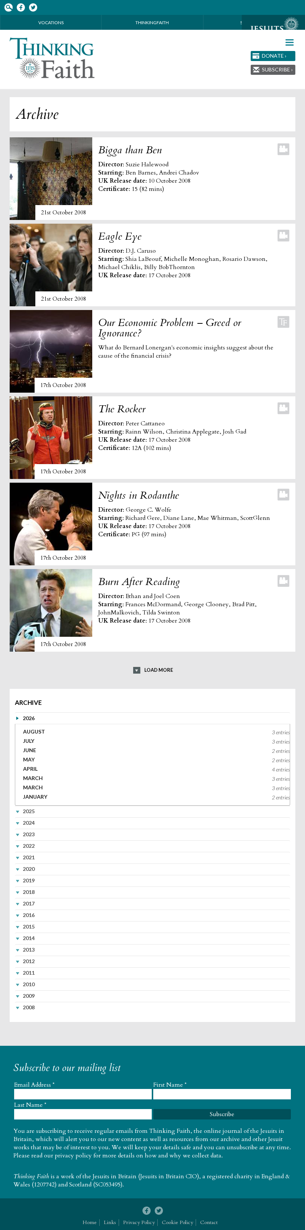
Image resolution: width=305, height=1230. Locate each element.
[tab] (152, 717)
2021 (29, 857)
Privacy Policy (139, 1222)
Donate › (274, 55)
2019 (29, 880)
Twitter (33, 7)
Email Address (34, 1085)
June (29, 750)
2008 (29, 1007)
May (29, 759)
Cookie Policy (177, 1222)
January (35, 796)
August (34, 731)
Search (8, 7)
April (30, 769)
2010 (29, 984)
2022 (29, 846)
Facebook (20, 7)
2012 (29, 961)
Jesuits (273, 28)
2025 (29, 811)
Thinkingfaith (152, 22)
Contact (209, 1222)
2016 (29, 915)
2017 (29, 903)
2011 (29, 972)
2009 (29, 996)
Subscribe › (277, 69)
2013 (29, 949)
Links (110, 1222)
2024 (29, 823)
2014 (29, 938)
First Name (170, 1085)
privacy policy (73, 1155)
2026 (29, 718)
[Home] (53, 58)
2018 (29, 892)
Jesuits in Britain (115, 1176)
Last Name (30, 1105)
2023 (29, 834)
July (28, 741)
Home (90, 1222)
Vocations (51, 22)
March (33, 778)
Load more (158, 670)
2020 (29, 869)
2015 (29, 926)
